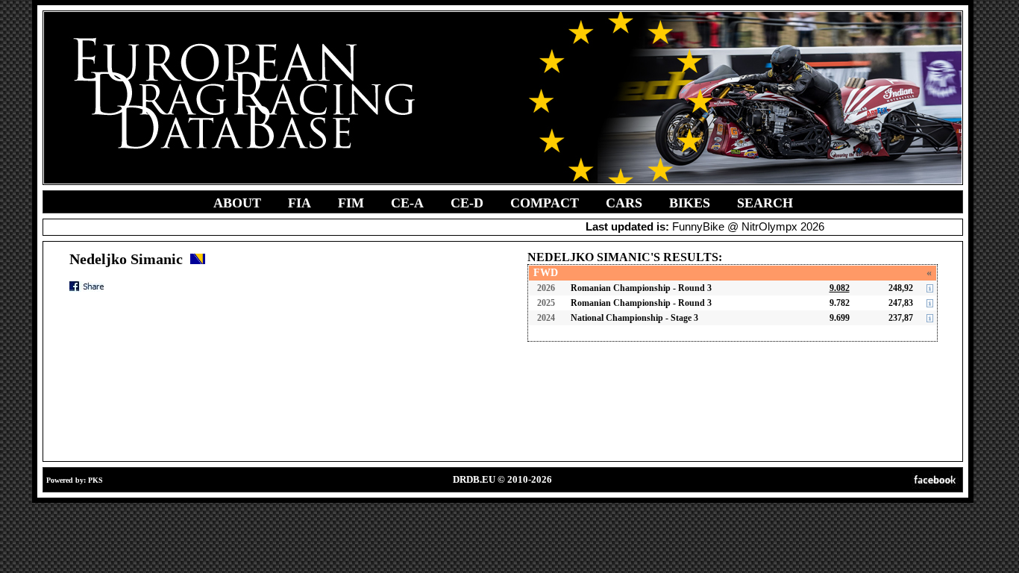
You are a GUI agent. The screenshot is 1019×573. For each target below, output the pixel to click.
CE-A (407, 202)
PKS (95, 480)
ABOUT (237, 202)
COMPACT (544, 202)
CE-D (467, 202)
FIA (299, 202)
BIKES (689, 202)
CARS (624, 202)
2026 (546, 288)
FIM (351, 202)
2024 (546, 318)
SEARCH (765, 202)
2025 (546, 303)
